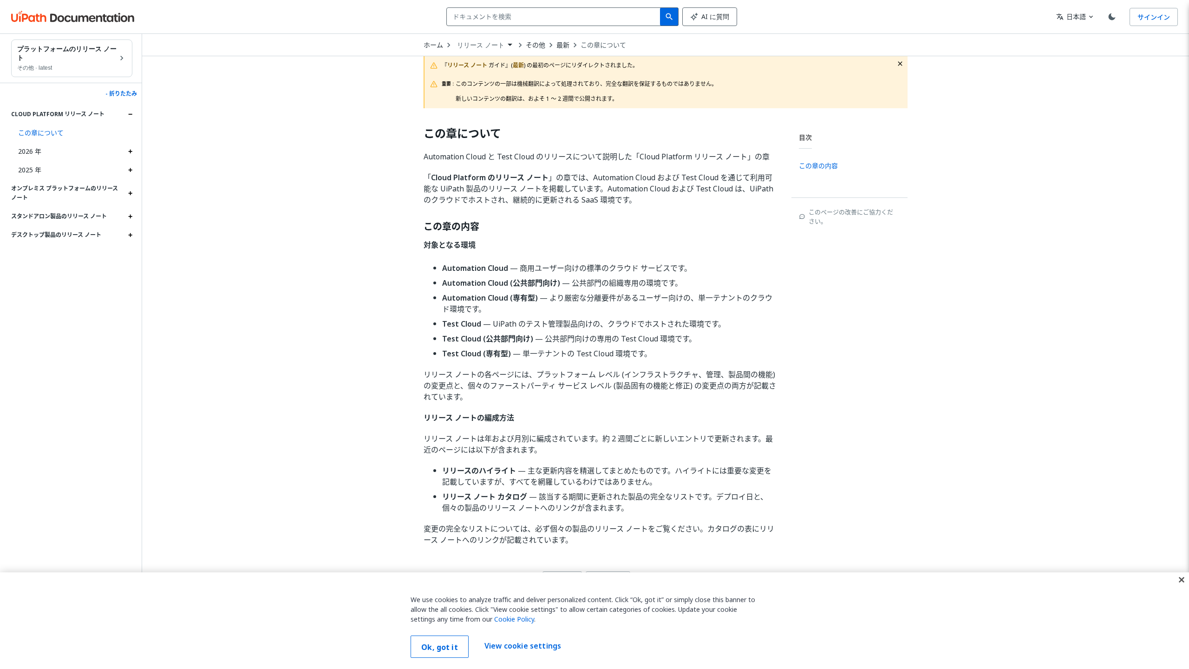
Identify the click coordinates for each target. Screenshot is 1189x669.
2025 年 (29, 170)
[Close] (1181, 580)
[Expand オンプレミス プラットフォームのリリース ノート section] (130, 193)
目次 (805, 137)
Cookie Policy (514, 619)
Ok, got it (439, 647)
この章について (603, 45)
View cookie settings (522, 645)
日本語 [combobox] (1071, 16)
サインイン (1153, 17)
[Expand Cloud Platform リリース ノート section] (130, 114)
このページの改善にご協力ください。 (851, 216)
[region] (594, 620)
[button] (71, 133)
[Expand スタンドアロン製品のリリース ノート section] (130, 216)
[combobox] (555, 16)
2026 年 (29, 151)
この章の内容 (451, 226)
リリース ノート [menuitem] (480, 45)
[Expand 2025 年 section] (130, 170)
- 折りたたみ (121, 94)
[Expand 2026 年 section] (130, 151)
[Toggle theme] (1111, 16)
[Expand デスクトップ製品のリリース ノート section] (130, 235)
